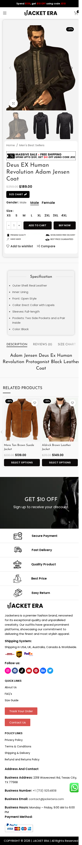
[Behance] (43, 671)
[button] (10, 68)
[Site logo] (41, 13)
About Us (11, 687)
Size (9, 211)
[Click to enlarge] (13, 103)
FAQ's (8, 694)
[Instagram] (8, 671)
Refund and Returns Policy (22, 759)
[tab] (16, 345)
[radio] (34, 203)
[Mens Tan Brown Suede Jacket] (22, 420)
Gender (12, 202)
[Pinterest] (36, 671)
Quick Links (13, 681)
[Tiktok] (22, 671)
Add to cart (37, 225)
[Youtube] (29, 671)
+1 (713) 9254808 (44, 791)
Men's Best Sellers (31, 145)
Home (10, 145)
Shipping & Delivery (17, 753)
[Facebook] (15, 671)
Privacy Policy (14, 740)
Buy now (65, 225)
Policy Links (14, 733)
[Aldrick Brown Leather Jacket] (60, 420)
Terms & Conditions (18, 746)
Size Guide (11, 700)
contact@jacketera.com (46, 799)
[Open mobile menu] (5, 13)
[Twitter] (50, 671)
